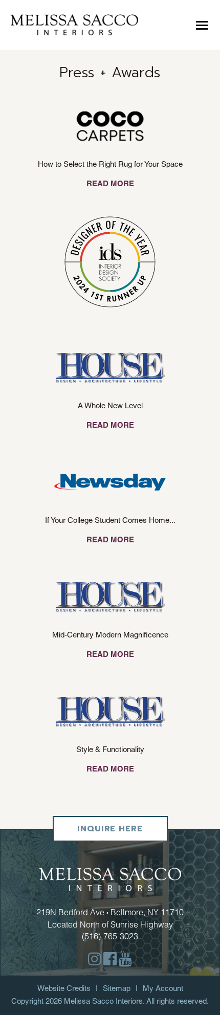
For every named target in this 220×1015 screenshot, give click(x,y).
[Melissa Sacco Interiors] (74, 24)
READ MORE (110, 183)
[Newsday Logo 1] (110, 481)
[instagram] (94, 959)
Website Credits (64, 988)
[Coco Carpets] (110, 125)
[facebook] (110, 959)
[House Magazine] (110, 367)
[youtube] (125, 959)
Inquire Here (109, 829)
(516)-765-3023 (110, 936)
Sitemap (116, 988)
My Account (163, 988)
